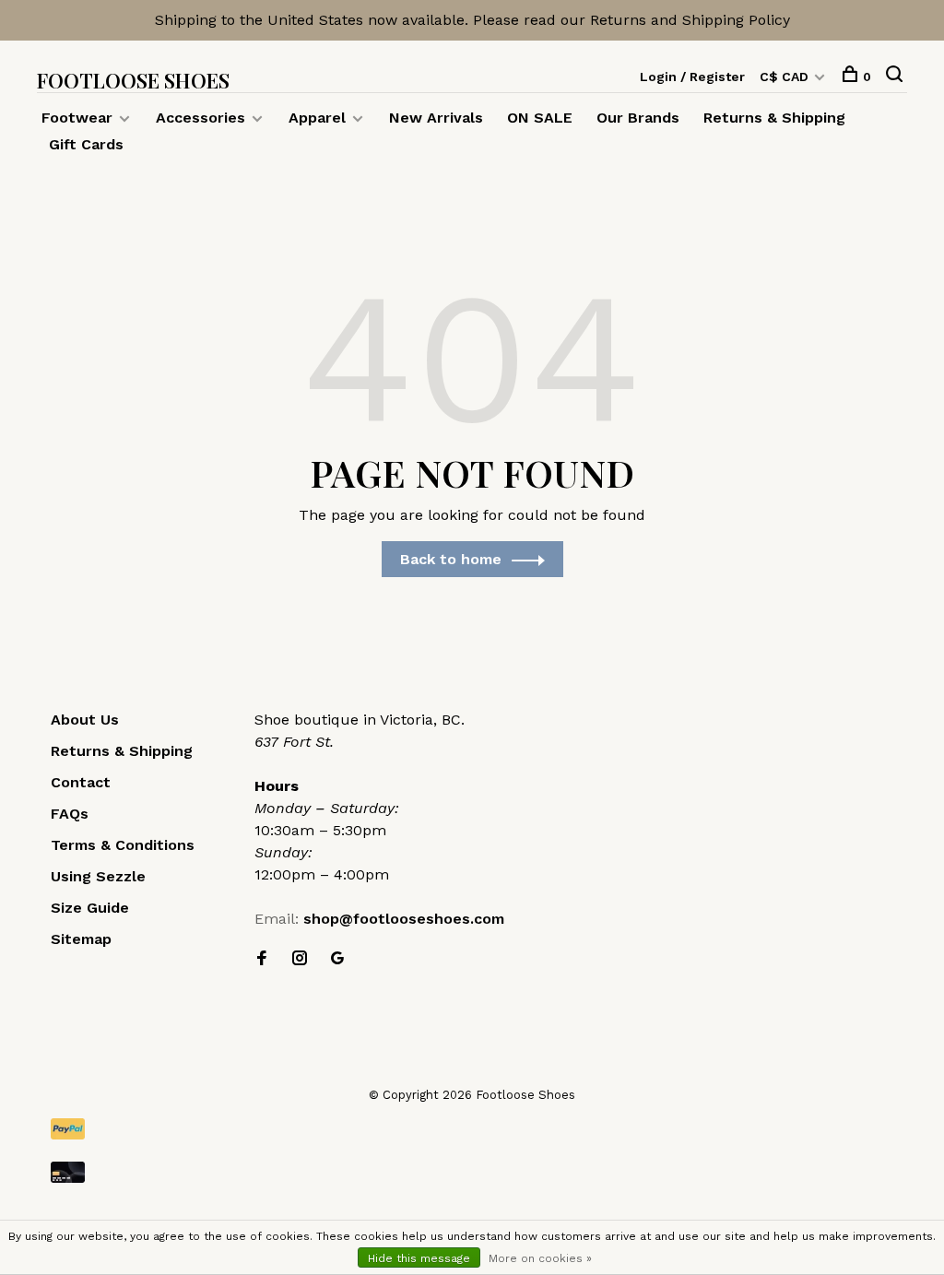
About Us (85, 719)
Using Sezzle (98, 876)
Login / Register (692, 76)
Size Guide (90, 907)
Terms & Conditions (123, 845)
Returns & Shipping (774, 117)
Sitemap (81, 939)
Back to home (451, 559)
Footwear (76, 117)
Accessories (200, 117)
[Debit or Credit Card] (472, 1172)
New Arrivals (436, 117)
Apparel (317, 117)
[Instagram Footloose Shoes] (299, 959)
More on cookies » (540, 1258)
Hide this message (419, 1258)
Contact (81, 782)
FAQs (69, 813)
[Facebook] (261, 959)
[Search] (896, 76)
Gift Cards (86, 144)
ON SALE (539, 117)
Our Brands (637, 117)
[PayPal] (472, 1128)
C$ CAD (786, 76)
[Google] (337, 959)
